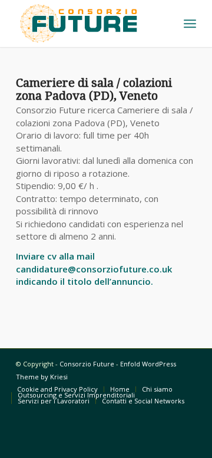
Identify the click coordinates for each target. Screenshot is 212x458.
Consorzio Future (86, 363)
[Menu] (190, 23)
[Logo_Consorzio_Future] (88, 23)
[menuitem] (190, 23)
